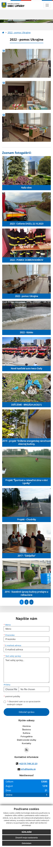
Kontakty (26, 743)
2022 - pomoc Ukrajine (19, 32)
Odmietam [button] (26, 843)
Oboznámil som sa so (23, 703)
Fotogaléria (26, 736)
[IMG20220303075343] (26, 95)
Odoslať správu (26, 712)
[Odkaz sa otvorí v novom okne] (26, 750)
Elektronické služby (26, 740)
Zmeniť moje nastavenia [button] (26, 837)
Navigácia (8, 5)
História (27, 726)
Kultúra (26, 733)
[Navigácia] (47, 5)
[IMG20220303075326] (26, 63)
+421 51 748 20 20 (28, 764)
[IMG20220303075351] (26, 127)
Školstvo (26, 730)
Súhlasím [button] (27, 832)
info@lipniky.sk (28, 769)
